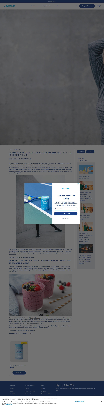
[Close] (101, 401)
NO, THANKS (65, 218)
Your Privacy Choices (79, 401)
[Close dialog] (78, 184)
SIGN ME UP (66, 213)
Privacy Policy (9, 404)
